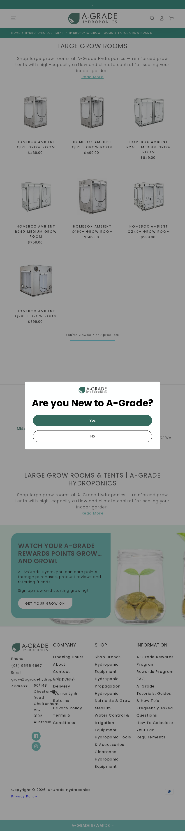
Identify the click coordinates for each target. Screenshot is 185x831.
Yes (93, 420)
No (92, 436)
